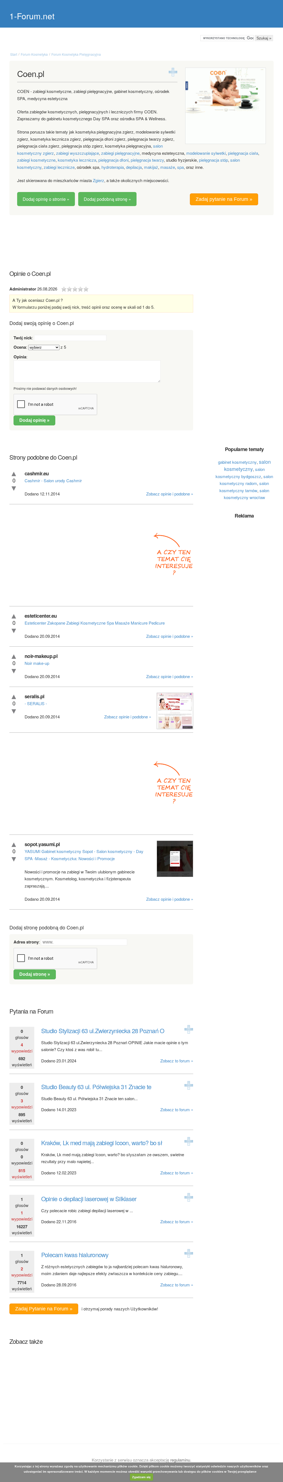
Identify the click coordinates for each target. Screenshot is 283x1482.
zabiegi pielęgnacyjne (120, 153)
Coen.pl (30, 73)
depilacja (134, 167)
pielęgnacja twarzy (147, 160)
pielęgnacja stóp (213, 160)
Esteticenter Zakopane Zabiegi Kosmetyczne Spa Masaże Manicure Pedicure (95, 623)
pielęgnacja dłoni (113, 160)
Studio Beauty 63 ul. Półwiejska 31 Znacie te (96, 1086)
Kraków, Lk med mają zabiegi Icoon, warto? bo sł (101, 1142)
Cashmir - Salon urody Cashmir (53, 480)
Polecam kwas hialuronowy (75, 1254)
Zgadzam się (141, 1477)
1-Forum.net (31, 16)
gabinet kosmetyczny (237, 462)
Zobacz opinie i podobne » (169, 494)
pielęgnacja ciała (243, 153)
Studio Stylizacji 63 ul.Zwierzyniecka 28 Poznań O (102, 1030)
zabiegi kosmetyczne (36, 160)
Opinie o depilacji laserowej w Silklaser (88, 1198)
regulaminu (180, 1460)
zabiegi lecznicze (59, 167)
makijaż (151, 167)
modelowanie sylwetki (206, 153)
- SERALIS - (36, 703)
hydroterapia (112, 167)
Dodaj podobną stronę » (107, 199)
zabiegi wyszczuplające (77, 153)
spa (180, 167)
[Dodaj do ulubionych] (173, 72)
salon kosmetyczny (247, 465)
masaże (167, 167)
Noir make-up (37, 663)
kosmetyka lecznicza (77, 160)
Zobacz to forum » (176, 1060)
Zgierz (98, 180)
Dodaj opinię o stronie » (46, 199)
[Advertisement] (141, 237)
